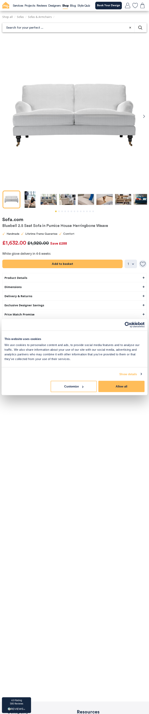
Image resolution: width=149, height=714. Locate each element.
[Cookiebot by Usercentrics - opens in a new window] (128, 325)
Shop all (7, 17)
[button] (16, 705)
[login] (128, 5)
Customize (71, 386)
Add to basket (62, 263)
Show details (128, 374)
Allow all (121, 386)
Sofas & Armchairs (40, 17)
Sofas (20, 17)
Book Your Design (108, 5)
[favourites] (135, 5)
